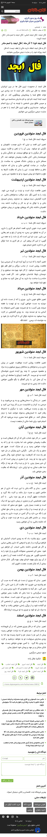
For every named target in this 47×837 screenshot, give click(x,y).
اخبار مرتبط (41, 693)
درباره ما (34, 2)
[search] (2, 11)
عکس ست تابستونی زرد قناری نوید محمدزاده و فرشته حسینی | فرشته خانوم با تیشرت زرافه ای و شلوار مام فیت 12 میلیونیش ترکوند (22, 702)
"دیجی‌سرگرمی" (22, 825)
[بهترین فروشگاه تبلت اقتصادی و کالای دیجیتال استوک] (38, 123)
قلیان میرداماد (39, 804)
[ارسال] (5, 30)
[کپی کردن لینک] (42, 683)
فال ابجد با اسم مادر (23, 668)
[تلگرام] (26, 677)
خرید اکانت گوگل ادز (12, 804)
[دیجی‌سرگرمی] (37, 10)
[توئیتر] (20, 677)
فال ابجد (40, 664)
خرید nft (27, 804)
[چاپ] (2, 30)
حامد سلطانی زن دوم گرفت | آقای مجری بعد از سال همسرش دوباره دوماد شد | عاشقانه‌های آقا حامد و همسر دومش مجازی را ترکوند (23, 713)
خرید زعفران (40, 810)
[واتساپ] (14, 677)
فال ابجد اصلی (38, 671)
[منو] (2, 7)
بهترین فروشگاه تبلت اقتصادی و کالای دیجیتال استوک (26, 792)
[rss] (17, 816)
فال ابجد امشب (11, 664)
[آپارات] (3, 817)
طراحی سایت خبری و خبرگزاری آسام (22, 830)
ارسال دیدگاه (7, 781)
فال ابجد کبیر (7, 668)
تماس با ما (42, 2)
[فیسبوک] (32, 677)
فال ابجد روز (9, 671)
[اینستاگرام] (12, 816)
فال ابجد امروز (27, 664)
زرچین (29, 810)
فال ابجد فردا (23, 671)
